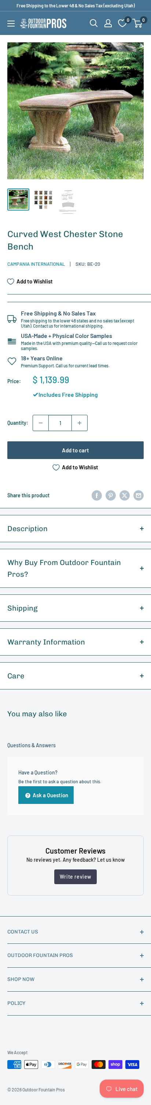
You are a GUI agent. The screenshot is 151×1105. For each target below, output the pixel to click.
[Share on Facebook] (97, 495)
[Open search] (94, 23)
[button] (137, 23)
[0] (137, 23)
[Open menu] (11, 24)
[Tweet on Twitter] (124, 495)
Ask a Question (50, 795)
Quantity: (17, 423)
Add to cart (75, 450)
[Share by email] (138, 495)
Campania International (36, 264)
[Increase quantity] (79, 423)
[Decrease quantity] (40, 423)
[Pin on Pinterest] (111, 495)
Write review (75, 876)
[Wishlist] (122, 23)
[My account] (108, 23)
